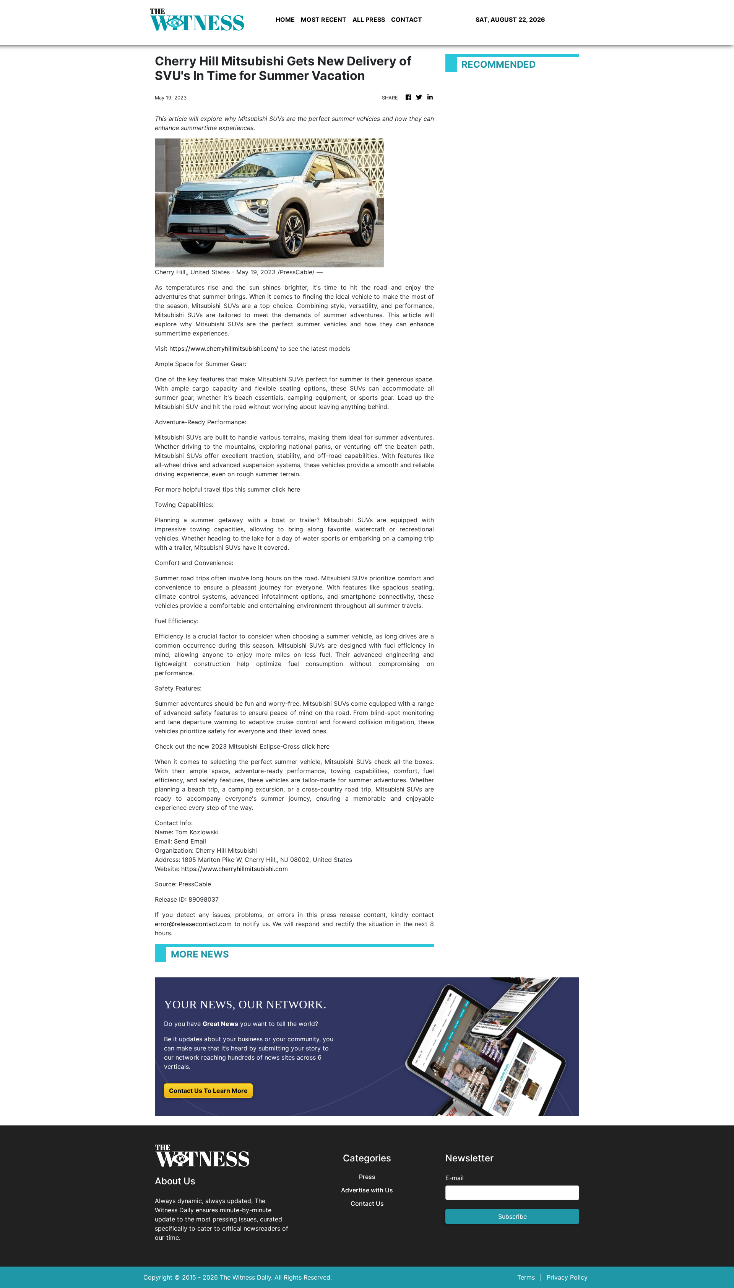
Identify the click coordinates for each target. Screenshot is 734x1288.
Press (367, 1177)
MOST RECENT (323, 19)
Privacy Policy (567, 1277)
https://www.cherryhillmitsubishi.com (234, 869)
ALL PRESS (368, 19)
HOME (285, 19)
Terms (526, 1277)
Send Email (190, 841)
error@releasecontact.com (193, 924)
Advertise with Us (367, 1190)
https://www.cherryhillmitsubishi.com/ (223, 348)
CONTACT (406, 19)
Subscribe (512, 1216)
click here (286, 489)
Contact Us (367, 1203)
